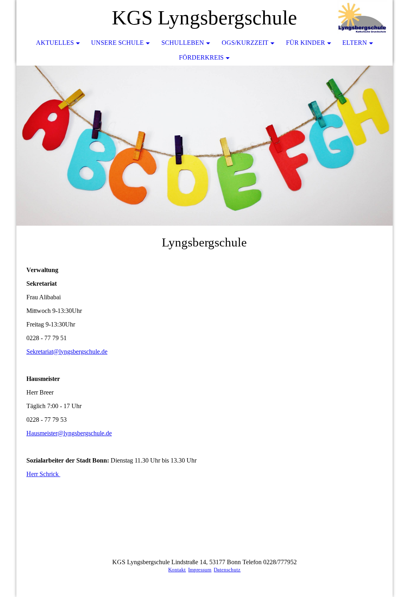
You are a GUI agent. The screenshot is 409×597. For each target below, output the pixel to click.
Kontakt (177, 570)
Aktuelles (55, 42)
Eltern (354, 42)
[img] (363, 18)
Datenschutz (227, 570)
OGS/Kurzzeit (245, 42)
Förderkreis (201, 57)
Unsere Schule (117, 42)
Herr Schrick (43, 474)
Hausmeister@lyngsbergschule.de (69, 433)
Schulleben (182, 42)
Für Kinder (305, 42)
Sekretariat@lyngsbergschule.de (66, 351)
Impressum (199, 570)
